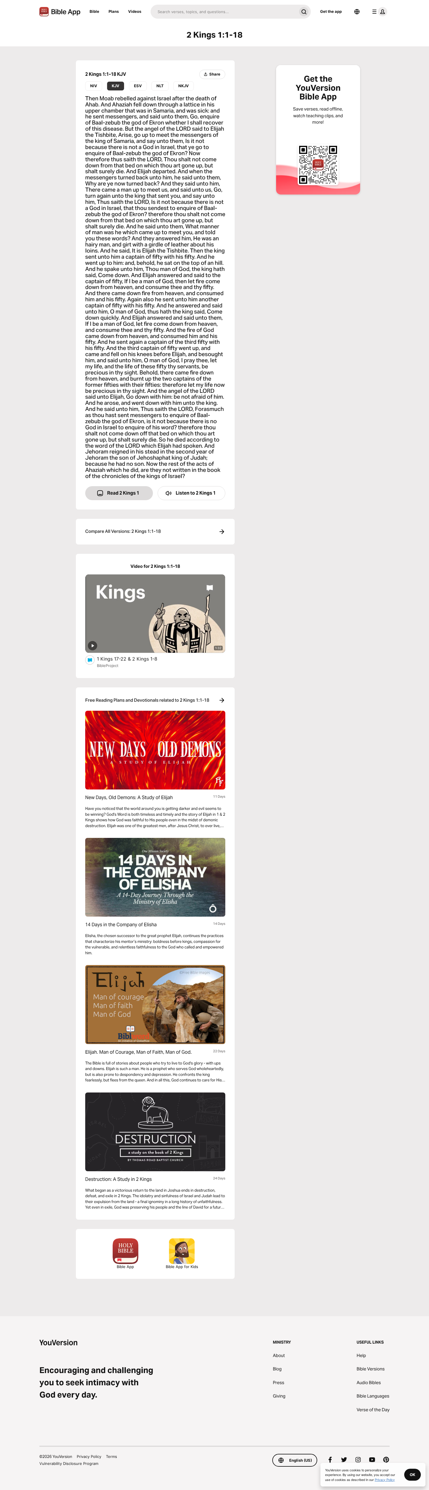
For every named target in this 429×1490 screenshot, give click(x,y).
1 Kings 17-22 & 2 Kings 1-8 (133, 659)
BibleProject (107, 665)
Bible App (125, 1266)
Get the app (331, 11)
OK (412, 1474)
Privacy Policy (89, 1456)
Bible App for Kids (182, 1266)
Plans (114, 11)
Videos (134, 11)
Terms (111, 1456)
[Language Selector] (357, 11)
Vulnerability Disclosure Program (68, 1463)
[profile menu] (378, 11)
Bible (94, 11)
